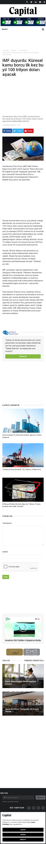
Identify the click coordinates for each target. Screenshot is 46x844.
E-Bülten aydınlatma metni (10, 801)
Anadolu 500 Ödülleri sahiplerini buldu (23, 640)
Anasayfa (5, 50)
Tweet (19, 131)
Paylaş (8, 131)
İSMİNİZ (5, 552)
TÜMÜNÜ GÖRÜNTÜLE (34, 661)
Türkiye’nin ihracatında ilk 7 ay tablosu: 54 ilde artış (21, 469)
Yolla (6, 577)
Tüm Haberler (23, 50)
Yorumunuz (7, 523)
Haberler (13, 50)
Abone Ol (23, 356)
